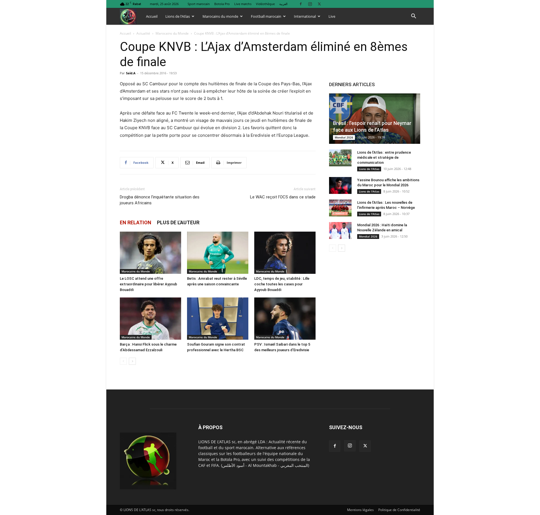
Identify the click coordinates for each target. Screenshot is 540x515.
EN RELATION (135, 222)
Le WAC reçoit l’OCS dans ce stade (283, 197)
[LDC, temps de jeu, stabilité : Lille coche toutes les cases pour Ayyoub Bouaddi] (285, 253)
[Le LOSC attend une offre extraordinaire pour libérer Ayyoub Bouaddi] (150, 253)
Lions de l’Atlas (177, 16)
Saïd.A (131, 73)
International (305, 16)
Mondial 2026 (344, 137)
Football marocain (266, 16)
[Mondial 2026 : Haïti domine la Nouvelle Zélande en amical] (340, 230)
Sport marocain (199, 4)
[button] (413, 16)
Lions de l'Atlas (369, 169)
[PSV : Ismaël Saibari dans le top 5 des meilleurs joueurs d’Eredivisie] (285, 318)
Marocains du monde (220, 16)
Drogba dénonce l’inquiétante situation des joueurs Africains (159, 199)
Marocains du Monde (172, 33)
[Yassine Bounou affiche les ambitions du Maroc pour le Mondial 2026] (340, 185)
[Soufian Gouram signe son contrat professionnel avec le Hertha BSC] (217, 318)
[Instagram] (310, 4)
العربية (283, 4)
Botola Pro (222, 4)
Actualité (143, 33)
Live (331, 16)
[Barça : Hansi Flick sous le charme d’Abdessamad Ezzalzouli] (150, 318)
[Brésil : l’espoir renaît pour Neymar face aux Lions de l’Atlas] (374, 118)
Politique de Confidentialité (399, 509)
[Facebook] (300, 4)
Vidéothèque (265, 4)
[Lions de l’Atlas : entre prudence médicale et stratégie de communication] (340, 157)
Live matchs (242, 4)
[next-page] (132, 361)
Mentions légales (360, 509)
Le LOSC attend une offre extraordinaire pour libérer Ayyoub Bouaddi (148, 284)
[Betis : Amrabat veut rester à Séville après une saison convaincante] (217, 253)
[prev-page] (123, 361)
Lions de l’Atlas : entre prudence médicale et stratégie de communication (384, 157)
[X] (319, 4)
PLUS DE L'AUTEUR (178, 222)
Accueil (152, 16)
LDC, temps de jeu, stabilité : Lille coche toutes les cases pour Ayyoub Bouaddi (281, 284)
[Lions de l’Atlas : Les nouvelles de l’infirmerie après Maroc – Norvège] (340, 208)
